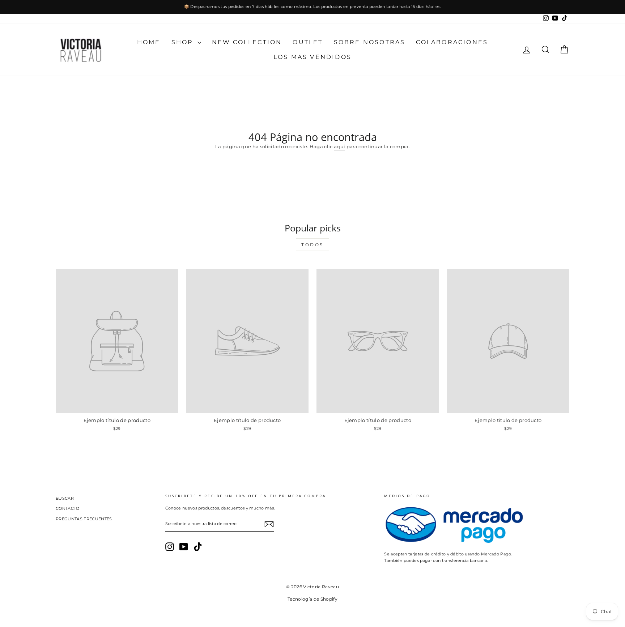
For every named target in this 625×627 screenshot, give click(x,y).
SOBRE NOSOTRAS (369, 42)
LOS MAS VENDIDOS (312, 57)
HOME (149, 42)
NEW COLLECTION (247, 42)
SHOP (183, 42)
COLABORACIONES (452, 42)
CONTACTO (68, 508)
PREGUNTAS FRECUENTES (84, 518)
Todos (312, 244)
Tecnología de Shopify (312, 599)
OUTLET (308, 42)
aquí (339, 146)
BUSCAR (65, 498)
